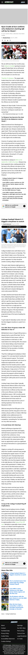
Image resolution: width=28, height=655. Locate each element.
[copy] (10, 40)
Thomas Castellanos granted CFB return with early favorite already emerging (12, 198)
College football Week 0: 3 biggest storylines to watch (12, 179)
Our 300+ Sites (21, 628)
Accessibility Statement (8, 638)
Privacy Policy (5, 633)
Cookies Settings (6, 641)
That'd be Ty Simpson (7, 78)
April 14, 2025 (19, 114)
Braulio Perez (6, 37)
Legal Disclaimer (22, 636)
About (3, 625)
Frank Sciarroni (7, 224)
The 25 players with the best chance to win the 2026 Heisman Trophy (14, 189)
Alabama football (9, 66)
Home (2, 613)
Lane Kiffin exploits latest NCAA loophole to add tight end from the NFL (14, 193)
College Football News (11, 613)
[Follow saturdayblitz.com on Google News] (24, 206)
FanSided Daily (5, 630)
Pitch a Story (20, 630)
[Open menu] (2, 2)
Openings (20, 625)
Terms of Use (21, 633)
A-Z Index (20, 638)
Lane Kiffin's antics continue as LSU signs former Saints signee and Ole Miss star (13, 184)
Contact (3, 628)
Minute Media (8, 645)
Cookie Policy (5, 636)
